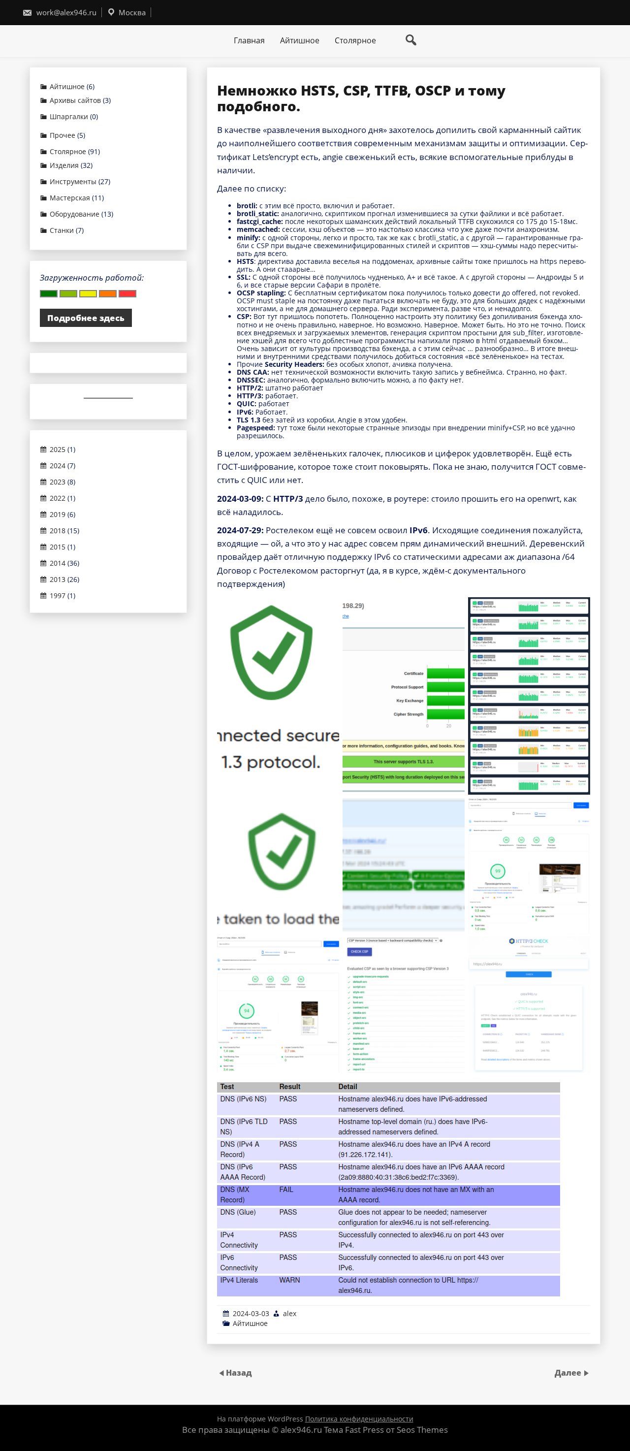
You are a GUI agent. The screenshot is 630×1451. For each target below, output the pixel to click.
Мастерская (70, 197)
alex (289, 1313)
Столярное (355, 40)
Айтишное (299, 40)
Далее (569, 1372)
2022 (57, 498)
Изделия (64, 165)
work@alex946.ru (65, 12)
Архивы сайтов (75, 100)
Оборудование (74, 214)
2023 (57, 482)
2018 (57, 530)
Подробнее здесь (86, 317)
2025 (57, 449)
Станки (62, 230)
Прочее (62, 135)
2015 (57, 547)
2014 (57, 563)
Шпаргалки (69, 116)
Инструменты (73, 181)
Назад (239, 1372)
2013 (57, 579)
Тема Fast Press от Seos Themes (386, 1429)
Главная (249, 40)
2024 (57, 465)
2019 (57, 514)
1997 (57, 595)
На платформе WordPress (261, 1418)
